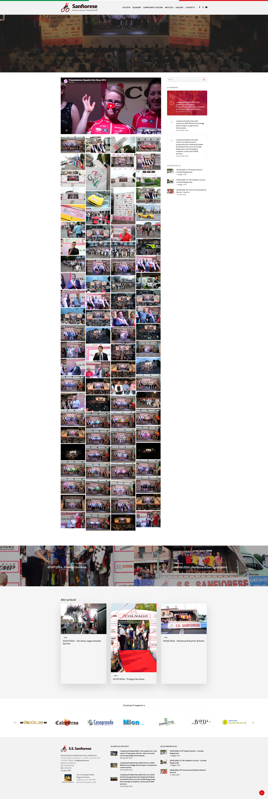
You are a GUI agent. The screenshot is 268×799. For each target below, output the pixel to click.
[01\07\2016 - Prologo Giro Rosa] (67, 566)
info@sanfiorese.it (82, 760)
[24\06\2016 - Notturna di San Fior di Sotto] (201, 566)
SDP (69, 770)
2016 (134, 62)
